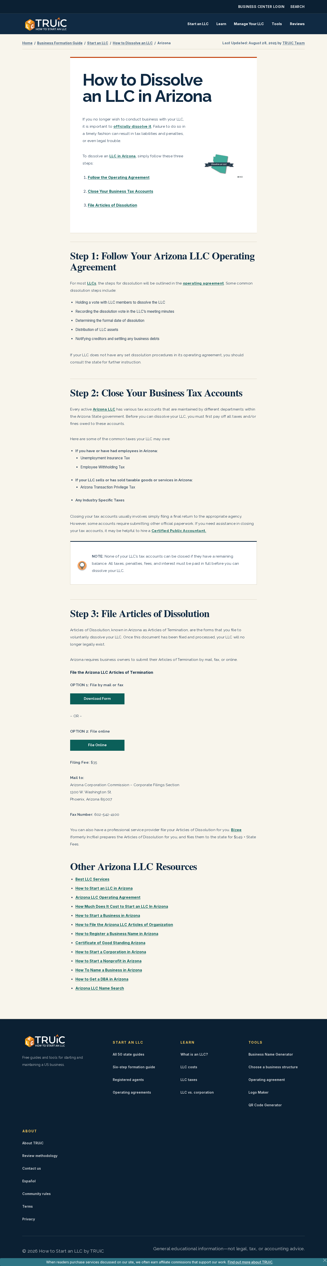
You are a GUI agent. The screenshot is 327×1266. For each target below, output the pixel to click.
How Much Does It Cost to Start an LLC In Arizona (121, 906)
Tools (277, 24)
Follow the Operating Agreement (119, 177)
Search (297, 7)
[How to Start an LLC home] (46, 24)
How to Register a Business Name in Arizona (116, 934)
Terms (27, 1206)
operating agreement (203, 283)
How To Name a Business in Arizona (108, 970)
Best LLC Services (92, 879)
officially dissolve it (132, 126)
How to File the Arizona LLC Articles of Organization (124, 924)
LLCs (91, 283)
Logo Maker (258, 1092)
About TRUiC (33, 1143)
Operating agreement (266, 1080)
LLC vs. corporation (197, 1092)
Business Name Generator (270, 1054)
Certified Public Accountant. (179, 531)
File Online (97, 745)
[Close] (325, 1260)
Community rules (36, 1194)
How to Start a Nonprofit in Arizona (108, 961)
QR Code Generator (265, 1105)
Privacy (28, 1219)
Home (27, 43)
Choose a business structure (273, 1067)
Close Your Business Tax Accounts (120, 191)
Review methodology (39, 1156)
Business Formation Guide (60, 43)
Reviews (297, 24)
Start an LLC (198, 24)
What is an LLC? (194, 1054)
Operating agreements (132, 1092)
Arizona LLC (104, 409)
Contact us (31, 1168)
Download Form (97, 699)
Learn (221, 24)
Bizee (236, 830)
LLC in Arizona (122, 156)
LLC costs (188, 1067)
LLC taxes (188, 1080)
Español (29, 1181)
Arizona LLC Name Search (99, 988)
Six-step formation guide (134, 1067)
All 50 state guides (128, 1054)
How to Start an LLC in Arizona (104, 888)
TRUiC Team (293, 43)
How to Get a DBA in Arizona (101, 979)
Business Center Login (261, 7)
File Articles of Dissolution (112, 205)
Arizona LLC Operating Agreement (108, 897)
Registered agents (128, 1080)
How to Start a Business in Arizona (107, 915)
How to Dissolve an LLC (133, 43)
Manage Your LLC (249, 24)
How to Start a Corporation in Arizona (110, 952)
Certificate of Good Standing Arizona (110, 943)
